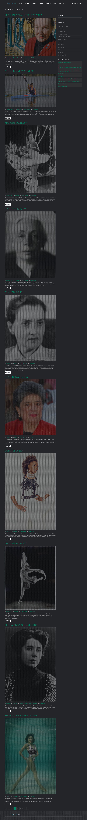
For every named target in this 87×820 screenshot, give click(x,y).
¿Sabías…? (48, 3)
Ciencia (60, 42)
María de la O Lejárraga (21, 625)
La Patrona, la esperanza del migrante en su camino (69, 67)
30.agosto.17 (9, 280)
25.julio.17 (8, 363)
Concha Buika (14, 450)
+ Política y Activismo (32, 703)
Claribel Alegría (16, 377)
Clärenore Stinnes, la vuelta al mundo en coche (68, 81)
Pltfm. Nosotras (62, 3)
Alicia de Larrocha (62, 83)
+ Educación (61, 31)
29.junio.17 (8, 611)
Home (20, 3)
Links (55, 3)
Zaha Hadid (60, 76)
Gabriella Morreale (62, 73)
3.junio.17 (8, 703)
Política (60, 52)
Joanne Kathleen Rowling (63, 65)
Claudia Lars (13, 292)
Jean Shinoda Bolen (62, 86)
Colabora (41, 3)
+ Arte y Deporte (26, 57)
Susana (19, 57)
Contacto (34, 3)
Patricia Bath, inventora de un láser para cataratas (69, 78)
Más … (60, 49)
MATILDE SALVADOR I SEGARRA (23, 15)
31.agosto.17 (9, 195)
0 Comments (35, 57)
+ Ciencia (60, 29)
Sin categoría (62, 55)
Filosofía (61, 47)
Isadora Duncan (16, 543)
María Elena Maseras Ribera (64, 62)
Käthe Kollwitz (15, 209)
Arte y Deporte (62, 39)
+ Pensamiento (62, 34)
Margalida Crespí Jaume (21, 715)
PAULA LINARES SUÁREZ (19, 71)
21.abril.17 (8, 796)
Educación (61, 44)
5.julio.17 (8, 531)
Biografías (27, 3)
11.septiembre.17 (10, 57)
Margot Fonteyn (16, 122)
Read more (8, 66)
